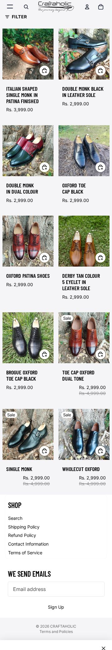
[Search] (26, 7)
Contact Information (28, 544)
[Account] (87, 7)
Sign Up (56, 607)
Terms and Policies (56, 631)
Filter (19, 16)
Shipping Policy (24, 526)
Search (15, 518)
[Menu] (10, 7)
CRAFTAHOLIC (63, 626)
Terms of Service (25, 552)
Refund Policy (22, 535)
